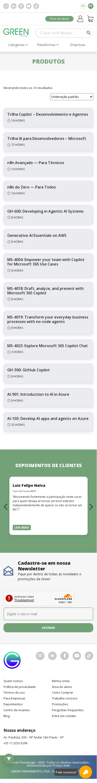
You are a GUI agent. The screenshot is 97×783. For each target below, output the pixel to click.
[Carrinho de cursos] (90, 18)
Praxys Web (61, 765)
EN (83, 6)
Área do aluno (59, 19)
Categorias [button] (16, 44)
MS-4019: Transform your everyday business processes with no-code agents (47, 319)
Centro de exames (17, 710)
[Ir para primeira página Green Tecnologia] (16, 32)
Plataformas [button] (46, 44)
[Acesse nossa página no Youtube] (28, 6)
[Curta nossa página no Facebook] (21, 6)
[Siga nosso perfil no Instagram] (6, 6)
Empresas (77, 44)
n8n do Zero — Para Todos (31, 187)
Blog (7, 716)
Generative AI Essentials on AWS (36, 235)
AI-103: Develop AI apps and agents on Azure (48, 418)
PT (91, 6)
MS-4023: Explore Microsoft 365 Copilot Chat (47, 345)
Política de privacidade (20, 687)
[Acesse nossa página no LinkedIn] (13, 6)
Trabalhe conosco (65, 698)
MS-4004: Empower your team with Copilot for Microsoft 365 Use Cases (46, 262)
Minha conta (61, 681)
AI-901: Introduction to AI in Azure (38, 394)
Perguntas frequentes (68, 710)
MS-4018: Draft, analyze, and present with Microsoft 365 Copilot (45, 291)
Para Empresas (14, 698)
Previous (6, 506)
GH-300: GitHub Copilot (28, 369)
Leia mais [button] (21, 527)
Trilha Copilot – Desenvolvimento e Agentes (47, 114)
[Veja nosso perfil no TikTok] (36, 6)
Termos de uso (14, 692)
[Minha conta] (80, 18)
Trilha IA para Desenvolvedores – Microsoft (46, 138)
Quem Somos (13, 681)
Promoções (60, 704)
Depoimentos (13, 704)
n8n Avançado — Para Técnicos (35, 162)
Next (91, 506)
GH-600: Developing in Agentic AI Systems (45, 211)
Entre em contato (64, 716)
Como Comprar (62, 692)
